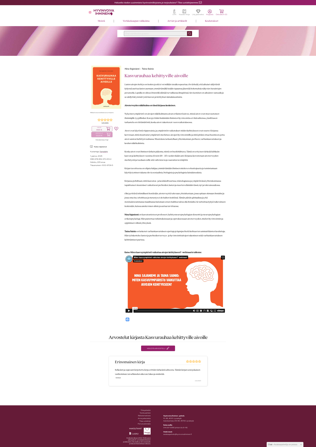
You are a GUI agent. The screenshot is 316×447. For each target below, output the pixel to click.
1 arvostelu (105, 123)
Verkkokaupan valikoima (136, 21)
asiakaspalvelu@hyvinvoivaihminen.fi (177, 434)
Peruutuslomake (144, 424)
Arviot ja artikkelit (177, 21)
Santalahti (104, 151)
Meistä (101, 21)
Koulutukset (211, 21)
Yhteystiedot (146, 410)
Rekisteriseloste (144, 416)
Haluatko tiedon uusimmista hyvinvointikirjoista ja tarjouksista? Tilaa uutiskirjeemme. (156, 2)
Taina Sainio (148, 68)
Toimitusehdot (145, 413)
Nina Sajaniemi (132, 68)
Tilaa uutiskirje (145, 421)
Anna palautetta (144, 418)
